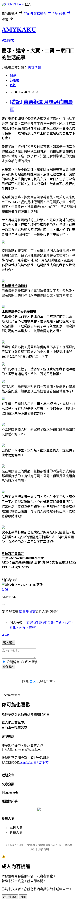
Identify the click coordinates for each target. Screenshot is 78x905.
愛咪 (5, 589)
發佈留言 (8, 666)
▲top (5, 634)
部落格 (14, 80)
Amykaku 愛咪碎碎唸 (34, 762)
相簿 (13, 75)
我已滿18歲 (9, 897)
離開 (23, 897)
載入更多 (8, 642)
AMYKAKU (19, 29)
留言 (33, 611)
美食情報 (34, 67)
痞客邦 (24, 611)
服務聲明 (43, 849)
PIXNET (18, 845)
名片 (13, 85)
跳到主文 (8, 40)
